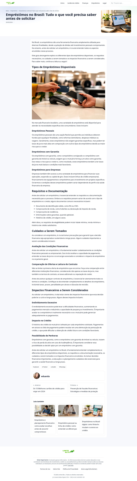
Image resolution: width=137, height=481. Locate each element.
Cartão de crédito (73, 3)
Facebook (36, 367)
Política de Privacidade (70, 469)
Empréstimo (95, 3)
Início (62, 3)
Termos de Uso (45, 469)
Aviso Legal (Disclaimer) (89, 469)
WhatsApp (62, 367)
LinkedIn (53, 367)
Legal (104, 3)
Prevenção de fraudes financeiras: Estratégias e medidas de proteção (84, 388)
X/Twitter (45, 367)
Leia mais (70, 465)
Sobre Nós (56, 469)
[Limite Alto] (10, 3)
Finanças (85, 3)
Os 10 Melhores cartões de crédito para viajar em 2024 (48, 388)
